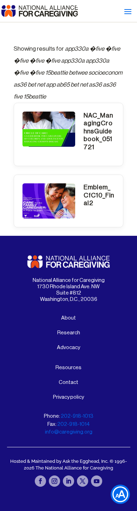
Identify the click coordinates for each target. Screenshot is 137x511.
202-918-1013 (77, 416)
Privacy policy (68, 397)
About (68, 318)
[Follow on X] (82, 481)
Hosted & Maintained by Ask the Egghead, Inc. (60, 461)
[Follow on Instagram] (54, 481)
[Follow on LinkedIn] (68, 481)
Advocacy (68, 347)
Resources (68, 367)
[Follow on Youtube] (96, 481)
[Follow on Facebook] (40, 481)
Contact (68, 382)
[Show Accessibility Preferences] (120, 494)
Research (68, 332)
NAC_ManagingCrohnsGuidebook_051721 (98, 131)
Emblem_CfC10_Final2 (99, 195)
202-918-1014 (73, 424)
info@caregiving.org (68, 432)
